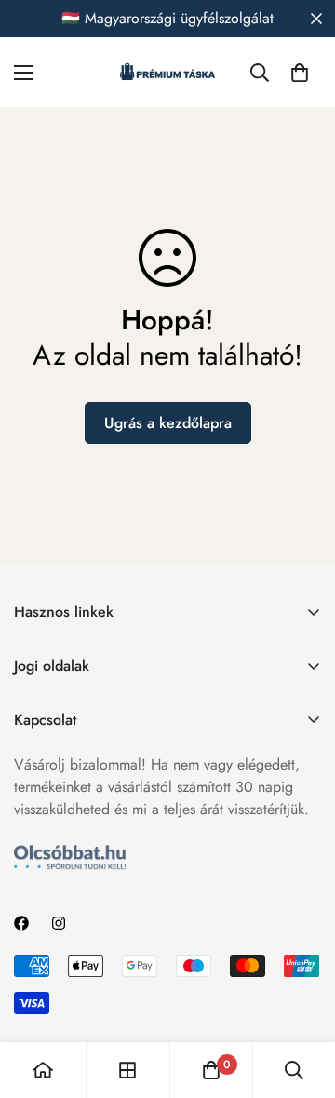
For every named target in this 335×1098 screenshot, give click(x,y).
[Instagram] (58, 923)
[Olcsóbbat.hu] (70, 857)
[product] (43, 1070)
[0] (299, 72)
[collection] (127, 1070)
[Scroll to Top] (301, 999)
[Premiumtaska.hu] (167, 72)
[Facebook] (21, 923)
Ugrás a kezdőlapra (168, 423)
